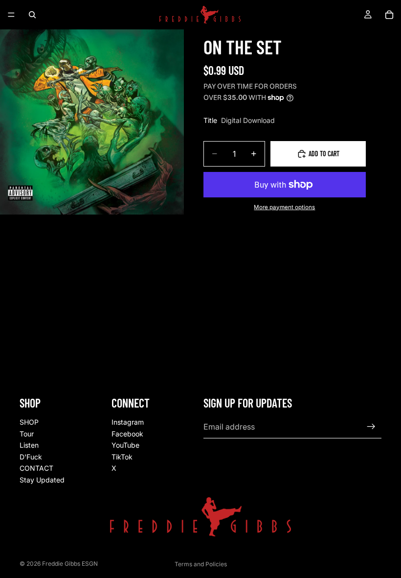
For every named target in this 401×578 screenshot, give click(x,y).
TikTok (122, 457)
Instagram (127, 422)
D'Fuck (31, 457)
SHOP (29, 422)
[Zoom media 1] (92, 122)
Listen (29, 445)
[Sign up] (371, 426)
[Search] (32, 14)
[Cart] (389, 14)
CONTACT (36, 468)
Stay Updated (42, 480)
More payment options (284, 207)
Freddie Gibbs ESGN (70, 563)
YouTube (125, 445)
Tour (27, 434)
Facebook (127, 434)
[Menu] (11, 14)
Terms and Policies (201, 564)
